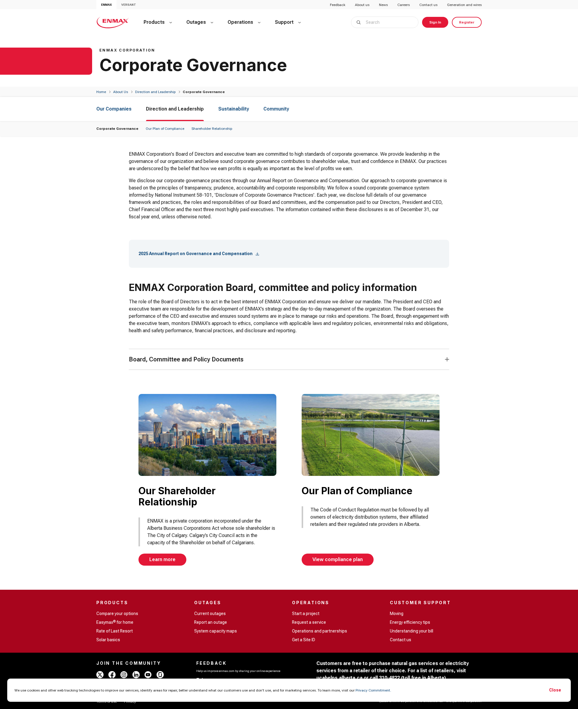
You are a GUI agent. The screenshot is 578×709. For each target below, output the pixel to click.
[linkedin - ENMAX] (136, 674)
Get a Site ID (303, 639)
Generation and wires (464, 5)
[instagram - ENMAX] (124, 674)
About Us (120, 92)
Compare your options (117, 613)
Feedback (337, 5)
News (383, 5)
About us (362, 5)
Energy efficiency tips (410, 622)
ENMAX (106, 4)
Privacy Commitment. (373, 690)
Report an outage (210, 622)
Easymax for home (114, 622)
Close (555, 690)
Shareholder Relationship (211, 128)
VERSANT (128, 4)
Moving (396, 613)
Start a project (305, 613)
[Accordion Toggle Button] (447, 359)
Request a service (309, 622)
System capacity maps (215, 631)
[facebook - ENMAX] (112, 674)
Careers (403, 5)
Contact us (428, 5)
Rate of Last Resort (114, 631)
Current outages (210, 613)
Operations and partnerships (319, 631)
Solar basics (108, 639)
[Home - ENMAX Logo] (112, 22)
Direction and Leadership (155, 92)
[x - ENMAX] (100, 674)
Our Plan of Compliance (165, 128)
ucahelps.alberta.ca (339, 678)
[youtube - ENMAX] (148, 674)
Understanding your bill (411, 631)
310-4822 (389, 678)
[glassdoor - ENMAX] (160, 674)
